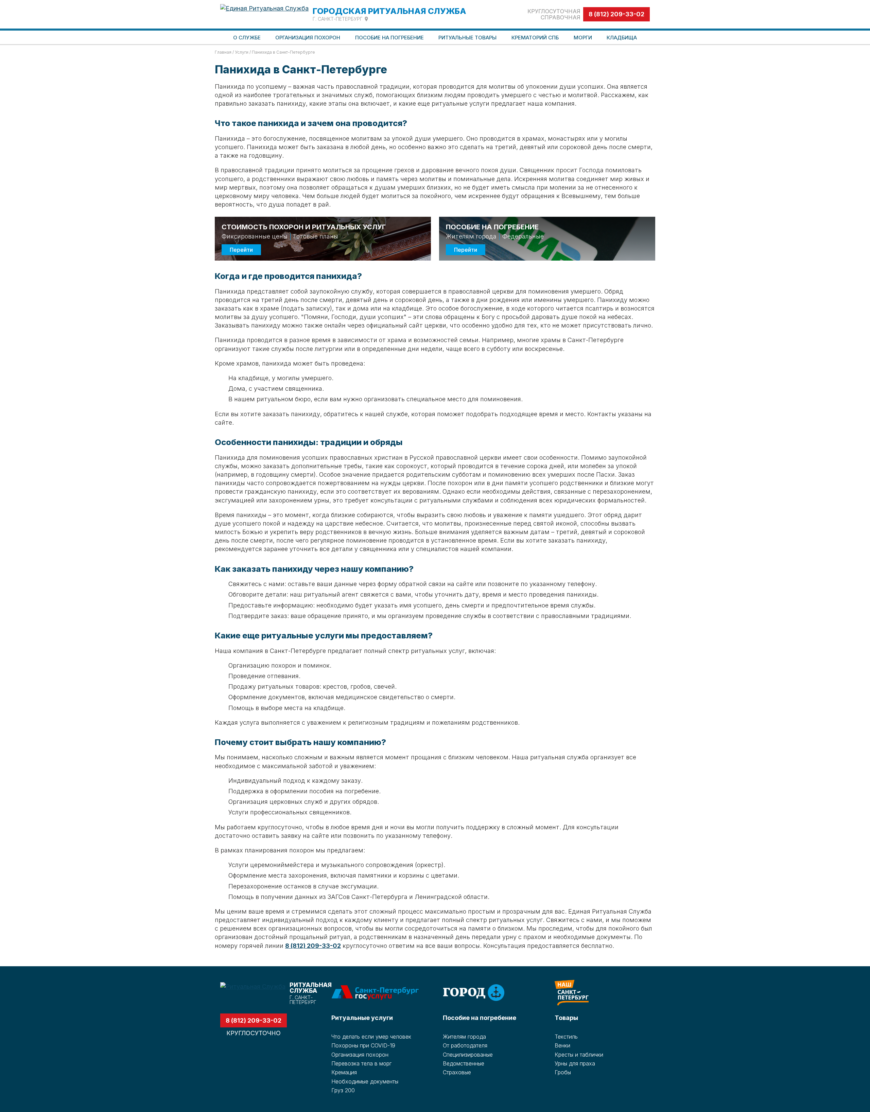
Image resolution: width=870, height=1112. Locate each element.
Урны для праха (575, 1063)
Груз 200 (343, 1090)
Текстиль (566, 1036)
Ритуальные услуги (362, 1017)
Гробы (563, 1072)
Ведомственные (463, 1063)
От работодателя (465, 1045)
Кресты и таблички (579, 1054)
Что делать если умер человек (371, 1036)
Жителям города (464, 1036)
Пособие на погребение (479, 1017)
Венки (562, 1045)
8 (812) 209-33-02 (616, 14)
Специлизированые (468, 1054)
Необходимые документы (364, 1081)
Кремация (344, 1072)
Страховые (457, 1072)
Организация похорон (359, 1054)
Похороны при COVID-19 (363, 1045)
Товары (566, 1017)
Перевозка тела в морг (361, 1063)
